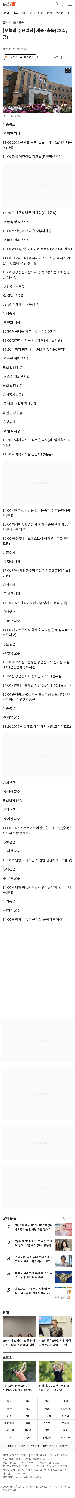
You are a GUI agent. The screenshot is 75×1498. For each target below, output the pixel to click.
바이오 (65, 1416)
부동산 (28, 1416)
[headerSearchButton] (56, 3)
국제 (65, 1401)
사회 (28, 1401)
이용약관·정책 (49, 1445)
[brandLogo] (9, 4)
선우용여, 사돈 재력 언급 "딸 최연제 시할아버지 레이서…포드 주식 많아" (34, 1261)
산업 (9, 1416)
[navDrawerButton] (69, 4)
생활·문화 (9, 1423)
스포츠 (7, 1357)
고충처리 (64, 1445)
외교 (28, 1408)
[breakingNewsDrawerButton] (63, 3)
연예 (6, 1312)
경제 (47, 1401)
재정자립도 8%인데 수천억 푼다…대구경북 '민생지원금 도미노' (33, 1293)
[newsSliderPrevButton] (60, 1219)
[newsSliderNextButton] (69, 1219)
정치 (9, 1401)
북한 (47, 1408)
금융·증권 (65, 1408)
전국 (5, 22)
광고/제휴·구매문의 (28, 1445)
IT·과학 (47, 1416)
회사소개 (11, 1445)
